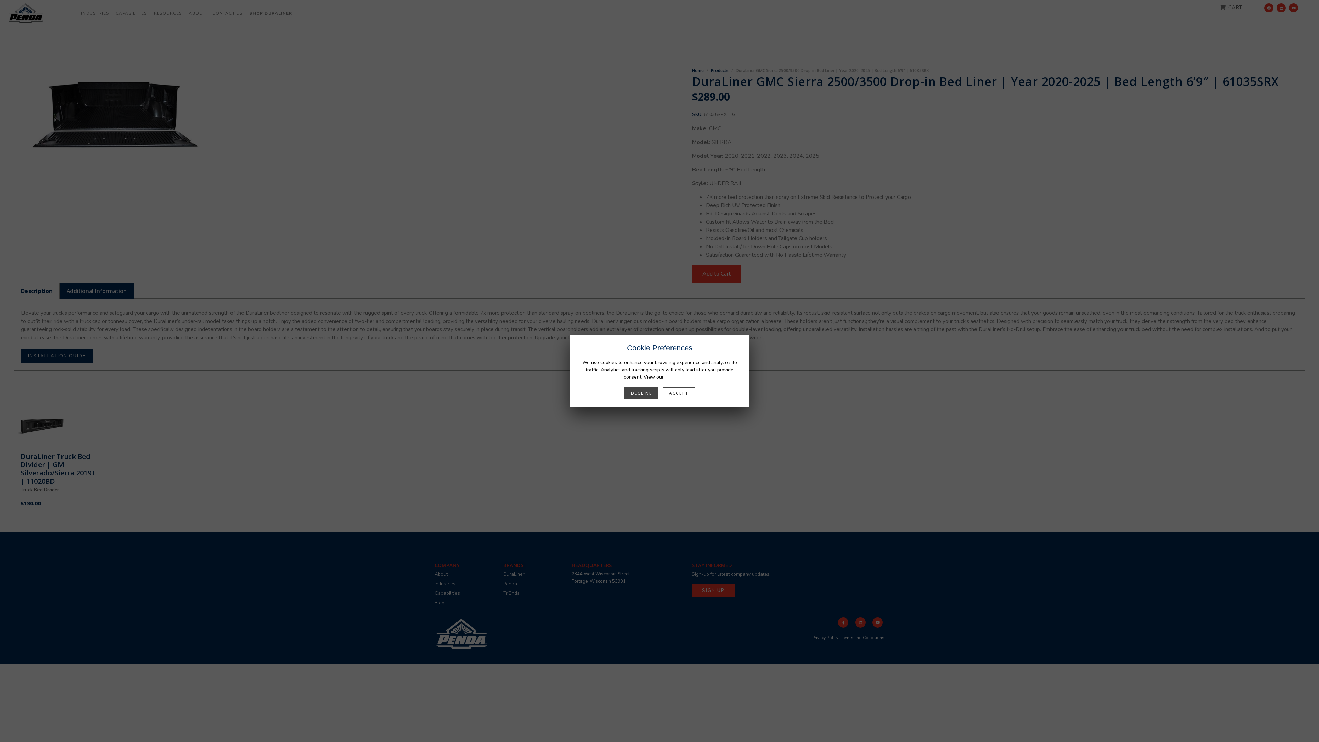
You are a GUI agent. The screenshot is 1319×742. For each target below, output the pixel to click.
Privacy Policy (680, 377)
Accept (678, 393)
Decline (641, 393)
